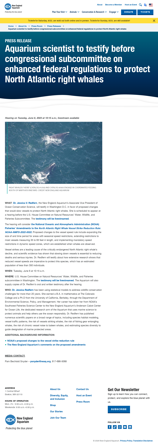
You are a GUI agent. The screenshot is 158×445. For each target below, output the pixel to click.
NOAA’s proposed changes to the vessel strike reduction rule (40, 340)
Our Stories (56, 411)
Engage (112, 12)
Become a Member (113, 4)
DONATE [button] (128, 12)
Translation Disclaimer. (143, 441)
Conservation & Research (93, 12)
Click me (154, 20)
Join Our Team (58, 417)
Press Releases (54, 26)
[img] (66, 12)
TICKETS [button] (145, 12)
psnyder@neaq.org (40, 361)
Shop (53, 405)
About (99, 4)
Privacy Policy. (126, 441)
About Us (22, 26)
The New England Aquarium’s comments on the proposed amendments (46, 344)
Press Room (36, 26)
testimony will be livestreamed (52, 218)
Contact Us (82, 389)
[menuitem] (99, 4)
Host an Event (131, 4)
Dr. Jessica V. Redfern (25, 202)
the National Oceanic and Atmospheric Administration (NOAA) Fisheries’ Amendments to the (53, 228)
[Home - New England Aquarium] (13, 8)
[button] (140, 4)
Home (11, 26)
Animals (73, 12)
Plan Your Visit (58, 12)
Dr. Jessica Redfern (23, 289)
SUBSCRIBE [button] (119, 409)
